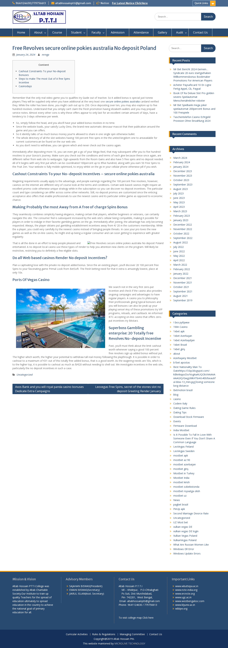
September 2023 (182, 184)
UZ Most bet (180, 522)
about (176, 353)
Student (76, 32)
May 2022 (179, 255)
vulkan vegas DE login (185, 531)
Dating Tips (179, 412)
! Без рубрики (181, 322)
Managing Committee (132, 634)
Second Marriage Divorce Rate (191, 513)
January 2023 (180, 220)
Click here (148, 617)
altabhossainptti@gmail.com (73, 3)
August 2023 (180, 189)
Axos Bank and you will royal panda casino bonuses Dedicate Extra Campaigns (49, 389)
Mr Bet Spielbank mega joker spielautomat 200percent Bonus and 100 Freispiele (194, 108)
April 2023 (179, 206)
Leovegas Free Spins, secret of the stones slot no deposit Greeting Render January (128, 389)
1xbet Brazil (180, 344)
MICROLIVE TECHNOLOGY (129, 643)
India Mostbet (181, 430)
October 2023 (181, 180)
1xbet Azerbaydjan (184, 340)
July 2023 (178, 193)
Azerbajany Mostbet (185, 358)
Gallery (162, 32)
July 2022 (178, 247)
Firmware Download (185, 425)
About (38, 32)
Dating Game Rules (184, 408)
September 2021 (182, 291)
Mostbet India (181, 477)
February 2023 (181, 215)
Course (57, 32)
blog (175, 394)
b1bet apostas (181, 362)
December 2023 (182, 171)
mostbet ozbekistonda (186, 486)
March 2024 (180, 157)
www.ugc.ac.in (183, 597)
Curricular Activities (77, 634)
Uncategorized (25, 374)
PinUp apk (179, 509)
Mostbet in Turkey (183, 473)
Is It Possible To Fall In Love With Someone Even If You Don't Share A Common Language (194, 438)
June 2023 (179, 198)
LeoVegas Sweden (184, 451)
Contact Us (200, 32)
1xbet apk (179, 331)
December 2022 (182, 224)
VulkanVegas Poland (184, 540)
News (176, 500)
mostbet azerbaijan (184, 464)
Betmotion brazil (183, 390)
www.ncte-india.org (186, 590)
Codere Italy (180, 403)
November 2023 (182, 175)
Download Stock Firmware (188, 417)
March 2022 (180, 264)
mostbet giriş (180, 469)
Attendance (141, 32)
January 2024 (180, 166)
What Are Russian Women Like (191, 544)
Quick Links (201, 3)
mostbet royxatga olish (186, 491)
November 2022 (182, 229)
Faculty (96, 32)
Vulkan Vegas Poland (185, 535)
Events (177, 421)
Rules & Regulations (103, 634)
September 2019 (182, 300)
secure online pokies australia (123, 101)
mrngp (45, 54)
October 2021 (181, 287)
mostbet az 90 (181, 460)
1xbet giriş (179, 349)
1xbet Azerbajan (182, 335)
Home (21, 32)
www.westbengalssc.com (189, 601)
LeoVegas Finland (183, 446)
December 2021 (182, 278)
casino (177, 399)
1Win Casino (180, 327)
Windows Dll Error (183, 549)
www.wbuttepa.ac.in (186, 586)
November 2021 (182, 282)
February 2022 (181, 269)
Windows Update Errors (187, 553)
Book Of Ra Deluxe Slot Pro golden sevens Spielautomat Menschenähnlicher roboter (193, 96)
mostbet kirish (181, 482)
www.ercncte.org (185, 593)
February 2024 (181, 162)
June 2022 (179, 251)
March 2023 (180, 211)
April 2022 (179, 260)
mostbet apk (180, 455)
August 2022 (180, 242)
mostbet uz (179, 495)
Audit (179, 32)
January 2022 (180, 273)
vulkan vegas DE (182, 526)
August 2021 (180, 296)
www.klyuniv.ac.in (185, 604)
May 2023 (179, 202)
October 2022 (181, 233)
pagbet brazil (180, 504)
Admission (118, 32)
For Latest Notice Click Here (130, 3)
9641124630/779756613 (31, 3)
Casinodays (25, 86)
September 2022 (182, 238)
